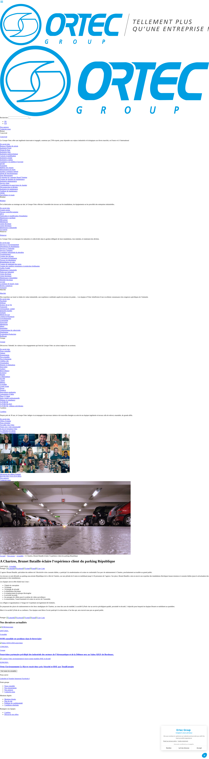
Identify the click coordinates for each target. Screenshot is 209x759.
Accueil (2, 556)
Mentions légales (10, 699)
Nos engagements (10, 688)
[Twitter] (26, 568)
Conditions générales (11, 705)
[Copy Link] (40, 568)
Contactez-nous (9, 692)
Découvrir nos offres (11, 714)
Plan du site (8, 701)
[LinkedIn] (11, 568)
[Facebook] (19, 568)
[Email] (32, 568)
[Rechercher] (30, 118)
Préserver (3, 235)
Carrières (3, 412)
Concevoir (3, 137)
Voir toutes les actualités (8, 671)
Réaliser (3, 201)
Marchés (3, 293)
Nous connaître (9, 686)
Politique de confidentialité (13, 703)
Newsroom (11, 556)
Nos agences (8, 690)
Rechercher (4, 118)
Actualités (20, 556)
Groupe (2, 342)
